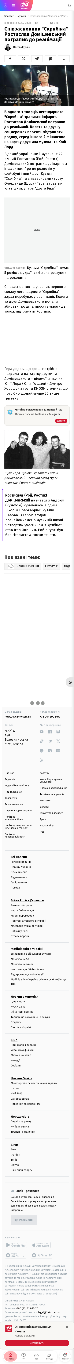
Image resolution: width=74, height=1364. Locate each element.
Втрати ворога (20, 936)
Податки (16, 1022)
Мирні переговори (22, 915)
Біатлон (15, 1165)
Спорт (15, 1144)
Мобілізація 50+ (20, 959)
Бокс (14, 1149)
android (16, 1245)
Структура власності (51, 813)
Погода (15, 887)
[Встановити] (37, 1335)
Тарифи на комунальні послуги (30, 1016)
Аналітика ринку (21, 1121)
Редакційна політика (17, 785)
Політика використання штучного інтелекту (18, 826)
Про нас (9, 773)
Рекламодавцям (14, 804)
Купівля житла (20, 1126)
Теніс (14, 1159)
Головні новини (21, 861)
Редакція (10, 779)
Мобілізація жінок (22, 964)
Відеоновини (19, 877)
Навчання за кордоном (25, 1103)
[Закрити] (67, 1327)
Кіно (14, 1040)
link (41, 731)
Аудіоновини (19, 882)
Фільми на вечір (21, 1055)
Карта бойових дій (22, 910)
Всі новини (19, 857)
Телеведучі (11, 798)
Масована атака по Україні (27, 925)
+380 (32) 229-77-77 (27, 1308)
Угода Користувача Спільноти (51, 780)
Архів (43, 819)
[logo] (24, 5)
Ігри (42, 832)
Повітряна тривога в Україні (28, 920)
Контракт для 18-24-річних (27, 969)
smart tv (16, 1255)
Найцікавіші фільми (23, 1045)
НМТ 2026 (16, 1093)
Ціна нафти (18, 1001)
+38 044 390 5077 (50, 716)
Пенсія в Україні (21, 1027)
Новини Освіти (21, 1078)
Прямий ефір (19, 872)
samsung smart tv (42, 1255)
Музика (22, 16)
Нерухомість (20, 1116)
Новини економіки (24, 996)
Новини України (21, 867)
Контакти (45, 800)
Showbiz (9, 16)
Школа (15, 1088)
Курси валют (19, 1006)
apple (42, 1245)
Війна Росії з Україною (27, 900)
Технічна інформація (52, 794)
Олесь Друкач (21, 47)
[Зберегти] (63, 59)
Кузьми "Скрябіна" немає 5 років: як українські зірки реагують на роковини (36, 273)
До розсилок (24, 1220)
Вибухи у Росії (19, 931)
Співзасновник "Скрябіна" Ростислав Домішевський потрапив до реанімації (50, 16)
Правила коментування (53, 788)
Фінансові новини (22, 1011)
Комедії (15, 1060)
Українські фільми (22, 1050)
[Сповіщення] (69, 5)
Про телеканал (13, 792)
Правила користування (18, 810)
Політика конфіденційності (15, 818)
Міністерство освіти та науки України (34, 1083)
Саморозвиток (20, 1098)
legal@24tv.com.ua (49, 1312)
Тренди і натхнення (23, 1131)
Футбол (15, 1154)
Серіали (16, 1065)
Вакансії (44, 807)
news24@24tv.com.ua (18, 716)
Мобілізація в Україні (27, 949)
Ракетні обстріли (21, 905)
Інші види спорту (21, 1170)
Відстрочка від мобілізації (27, 974)
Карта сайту (47, 825)
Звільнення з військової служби (31, 953)
